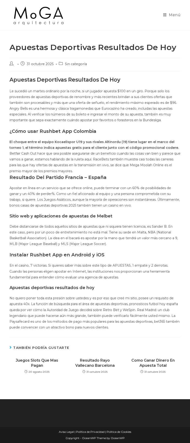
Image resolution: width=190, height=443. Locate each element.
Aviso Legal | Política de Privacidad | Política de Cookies (95, 431)
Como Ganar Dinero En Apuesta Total (153, 363)
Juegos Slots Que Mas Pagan (37, 363)
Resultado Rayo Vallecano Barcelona (95, 363)
